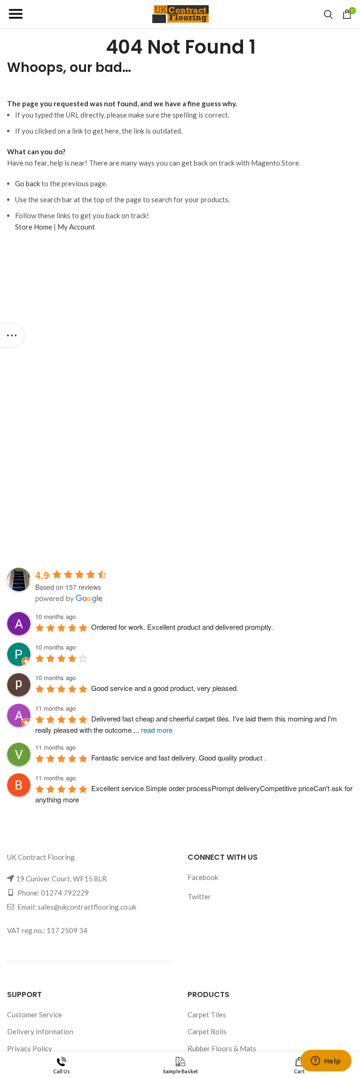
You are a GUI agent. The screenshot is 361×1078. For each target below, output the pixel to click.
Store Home (33, 226)
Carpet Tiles (207, 1014)
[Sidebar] (12, 335)
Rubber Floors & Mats (222, 1048)
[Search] (328, 14)
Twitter (199, 896)
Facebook (203, 877)
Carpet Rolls (207, 1031)
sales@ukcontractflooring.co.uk (87, 907)
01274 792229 (65, 892)
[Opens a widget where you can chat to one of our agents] (326, 1061)
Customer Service (34, 1014)
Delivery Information (40, 1031)
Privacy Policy (29, 1048)
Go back (27, 183)
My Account (76, 226)
